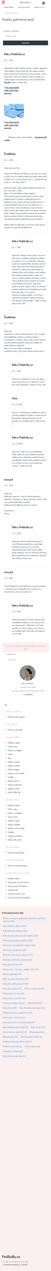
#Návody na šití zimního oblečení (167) (18, 955)
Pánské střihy (13, 847)
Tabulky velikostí (14, 878)
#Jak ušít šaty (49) (9, 1008)
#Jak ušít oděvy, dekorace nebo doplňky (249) (20, 936)
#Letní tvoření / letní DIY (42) (14, 1017)
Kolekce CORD (13, 789)
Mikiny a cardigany (15, 750)
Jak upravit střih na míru (16, 894)
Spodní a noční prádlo (16, 773)
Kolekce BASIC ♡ (14, 781)
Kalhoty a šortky (14, 762)
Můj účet (7, 82)
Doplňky (11, 777)
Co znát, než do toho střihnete (19, 897)
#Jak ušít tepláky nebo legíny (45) (32, 1008)
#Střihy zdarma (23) (32, 1046)
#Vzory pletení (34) (37, 1032)
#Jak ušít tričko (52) (35, 1003)
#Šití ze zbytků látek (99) (12, 974)
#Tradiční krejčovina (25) (12, 1046)
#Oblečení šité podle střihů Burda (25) (17, 1041)
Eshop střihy (9, 7)
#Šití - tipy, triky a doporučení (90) (15, 979)
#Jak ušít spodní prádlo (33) (31, 1037)
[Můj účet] (48, 3)
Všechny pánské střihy (16, 853)
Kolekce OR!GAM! (15, 785)
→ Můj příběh (27, 694)
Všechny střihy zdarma (16, 717)
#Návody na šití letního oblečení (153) (17, 960)
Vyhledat (25, 43)
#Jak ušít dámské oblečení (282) (15, 931)
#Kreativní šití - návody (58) (13, 993)
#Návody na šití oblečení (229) (14, 950)
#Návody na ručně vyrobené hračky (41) (18, 1022)
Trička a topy (12, 746)
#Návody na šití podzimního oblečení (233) (19, 945)
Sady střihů (12, 724)
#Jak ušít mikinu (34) (10, 1037)
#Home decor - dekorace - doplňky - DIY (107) (20, 969)
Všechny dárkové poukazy (17, 865)
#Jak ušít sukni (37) (38, 1027)
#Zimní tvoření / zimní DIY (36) (15, 1032)
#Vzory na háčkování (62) (34, 988)
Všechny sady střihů (15, 730)
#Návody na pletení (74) (12, 988)
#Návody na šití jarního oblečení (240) (17, 940)
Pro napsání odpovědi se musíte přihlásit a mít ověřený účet (25, 647)
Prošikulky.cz (11, 1256)
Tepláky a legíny (14, 743)
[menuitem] (10, 13)
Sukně (10, 754)
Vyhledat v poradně (11, 31)
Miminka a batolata (15, 836)
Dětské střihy (12, 800)
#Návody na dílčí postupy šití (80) (15, 984)
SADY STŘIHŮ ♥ (14, 792)
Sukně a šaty (12, 817)
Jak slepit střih (13, 890)
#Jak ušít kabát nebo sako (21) (14, 1056)
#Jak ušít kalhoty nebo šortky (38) (15, 1027)
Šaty (9, 758)
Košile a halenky (14, 765)
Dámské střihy (13, 737)
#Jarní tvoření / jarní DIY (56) (14, 998)
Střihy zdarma (40, 7)
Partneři (24, 1264)
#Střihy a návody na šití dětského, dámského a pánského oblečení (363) (24, 919)
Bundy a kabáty (13, 769)
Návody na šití (24, 7)
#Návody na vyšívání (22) (13, 1051)
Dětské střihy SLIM (15, 840)
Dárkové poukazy (15, 860)
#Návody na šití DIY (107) (13, 964)
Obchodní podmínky (11, 1264)
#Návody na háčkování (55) (14, 1003)
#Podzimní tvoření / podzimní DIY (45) (17, 1013)
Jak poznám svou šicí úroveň (18, 882)
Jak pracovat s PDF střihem (18, 886)
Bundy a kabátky (14, 824)
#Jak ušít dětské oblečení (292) (14, 926)
